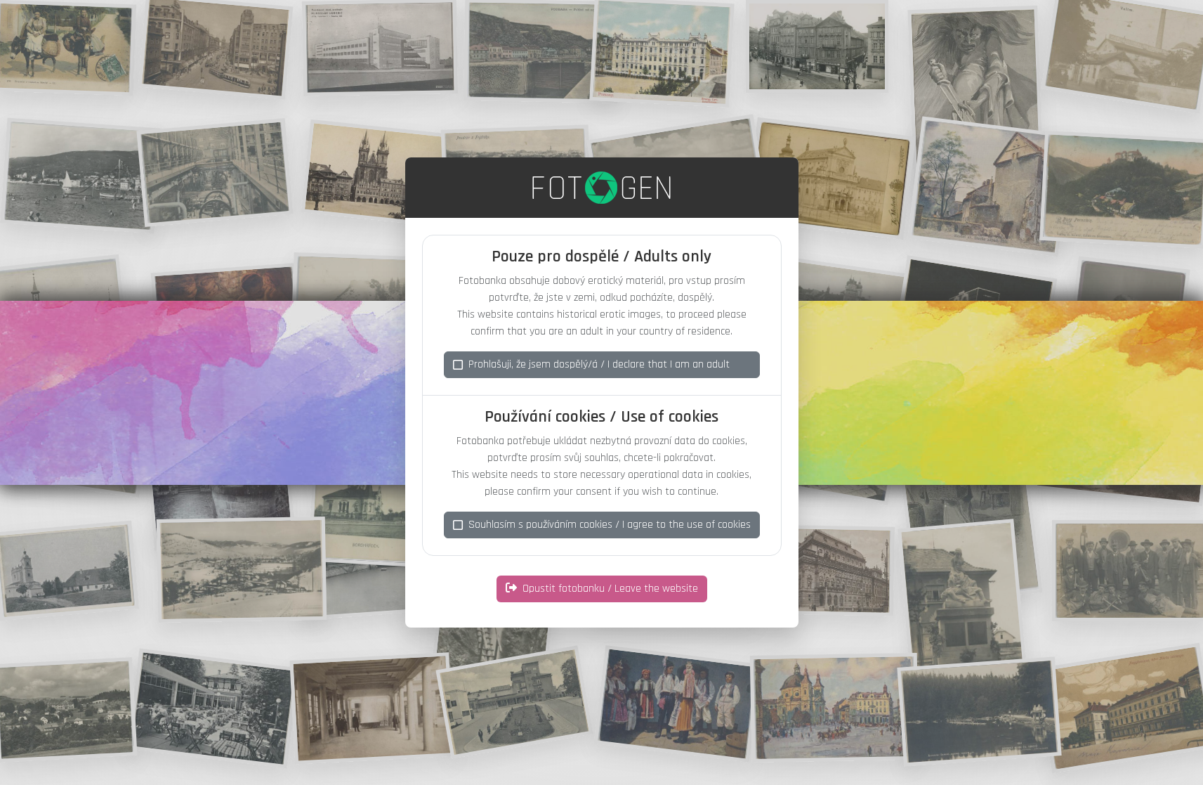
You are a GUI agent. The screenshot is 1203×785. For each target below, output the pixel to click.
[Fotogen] (601, 187)
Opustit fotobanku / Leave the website (610, 588)
